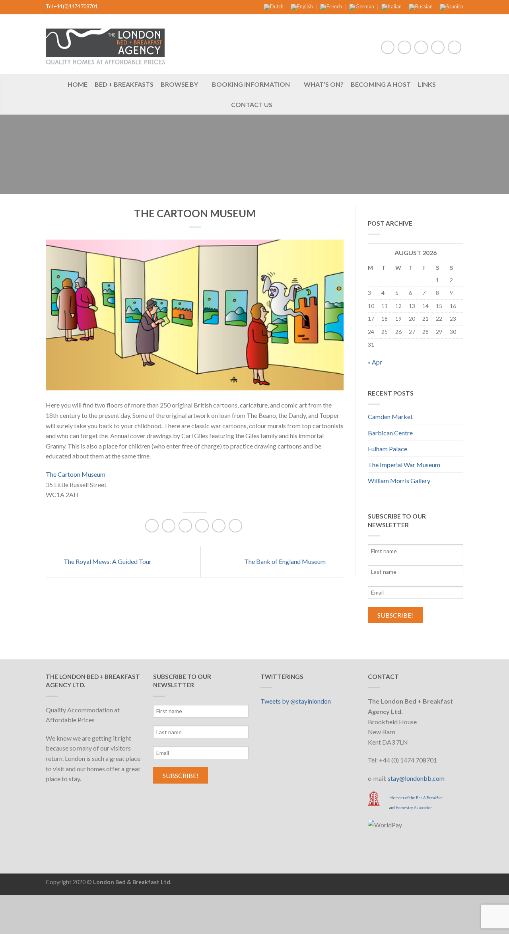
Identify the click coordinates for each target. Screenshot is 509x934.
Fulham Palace (387, 448)
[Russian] (421, 6)
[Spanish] (451, 6)
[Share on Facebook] (152, 525)
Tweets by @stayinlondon (295, 701)
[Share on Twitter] (168, 525)
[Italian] (391, 6)
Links (427, 84)
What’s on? (324, 84)
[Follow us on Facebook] (387, 47)
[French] (331, 6)
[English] (302, 6)
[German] (361, 6)
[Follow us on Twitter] (404, 47)
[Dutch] (274, 6)
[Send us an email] (421, 47)
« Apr (375, 362)
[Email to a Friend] (185, 525)
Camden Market (390, 416)
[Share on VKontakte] (235, 525)
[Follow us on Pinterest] (438, 47)
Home (77, 84)
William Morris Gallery (399, 480)
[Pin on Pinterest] (202, 525)
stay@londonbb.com (416, 778)
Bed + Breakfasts (124, 84)
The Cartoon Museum (75, 474)
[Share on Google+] (218, 525)
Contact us (251, 104)
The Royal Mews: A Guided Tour (107, 561)
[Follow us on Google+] (454, 47)
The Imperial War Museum (404, 464)
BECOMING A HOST (381, 84)
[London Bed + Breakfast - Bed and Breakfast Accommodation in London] (105, 44)
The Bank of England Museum (285, 561)
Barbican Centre (390, 433)
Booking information (251, 84)
